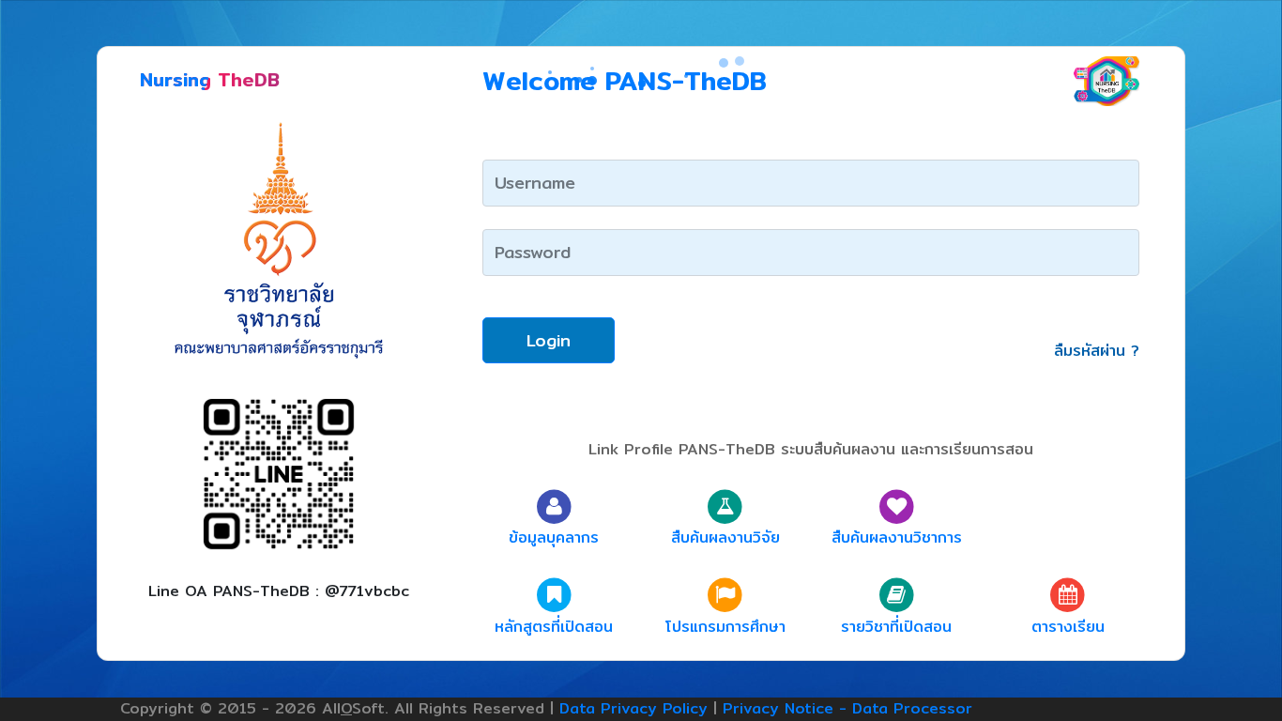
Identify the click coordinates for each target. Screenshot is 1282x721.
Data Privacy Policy (633, 708)
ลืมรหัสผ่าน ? (1096, 350)
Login (549, 340)
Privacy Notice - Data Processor (847, 708)
